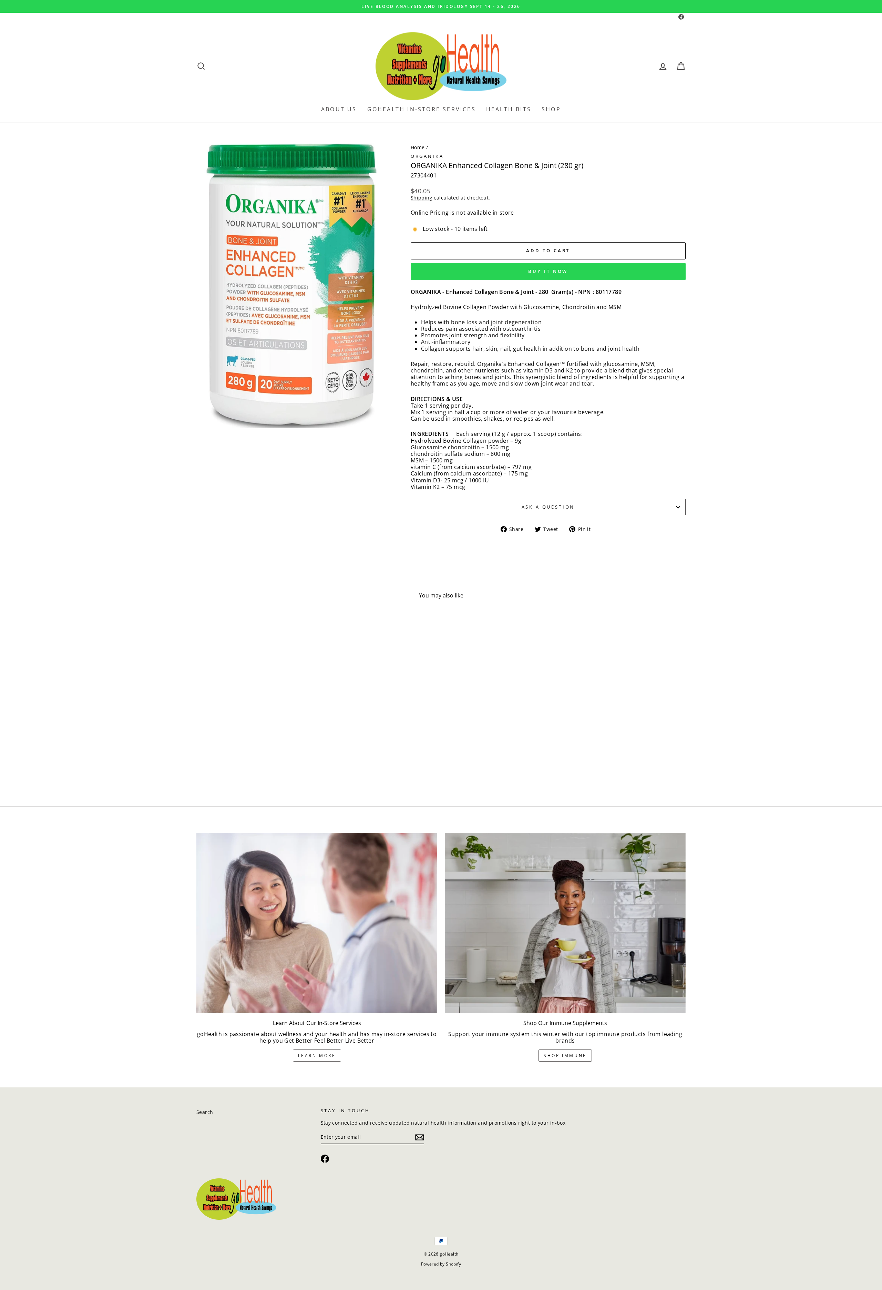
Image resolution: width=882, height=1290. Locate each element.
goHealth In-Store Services (421, 109)
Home (418, 147)
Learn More (317, 1055)
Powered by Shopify (441, 1264)
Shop (551, 109)
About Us (339, 109)
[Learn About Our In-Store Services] (316, 923)
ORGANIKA (427, 156)
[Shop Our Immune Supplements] (565, 923)
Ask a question (548, 507)
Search (204, 1112)
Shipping (421, 198)
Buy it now (548, 271)
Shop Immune (565, 1055)
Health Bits (508, 109)
